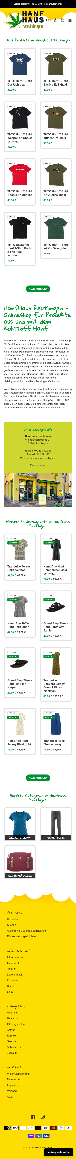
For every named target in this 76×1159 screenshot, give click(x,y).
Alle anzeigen (38, 288)
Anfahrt (11, 1029)
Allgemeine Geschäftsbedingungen (27, 930)
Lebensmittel (14, 974)
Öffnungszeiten (16, 1024)
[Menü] (70, 20)
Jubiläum (12, 1052)
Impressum (13, 1085)
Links (10, 991)
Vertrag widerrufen (59, 1152)
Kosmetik (12, 980)
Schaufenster (14, 1047)
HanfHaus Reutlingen (42, 1147)
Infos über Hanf (56, 403)
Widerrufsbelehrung (18, 1073)
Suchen (11, 924)
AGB (10, 1096)
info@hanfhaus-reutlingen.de (42, 458)
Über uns (12, 1012)
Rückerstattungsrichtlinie (21, 936)
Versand (12, 1090)
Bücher (11, 986)
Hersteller (12, 919)
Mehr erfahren (38, 465)
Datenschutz (14, 1079)
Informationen (15, 957)
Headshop (13, 1018)
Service (11, 1041)
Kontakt (11, 1035)
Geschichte (13, 963)
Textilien (11, 968)
